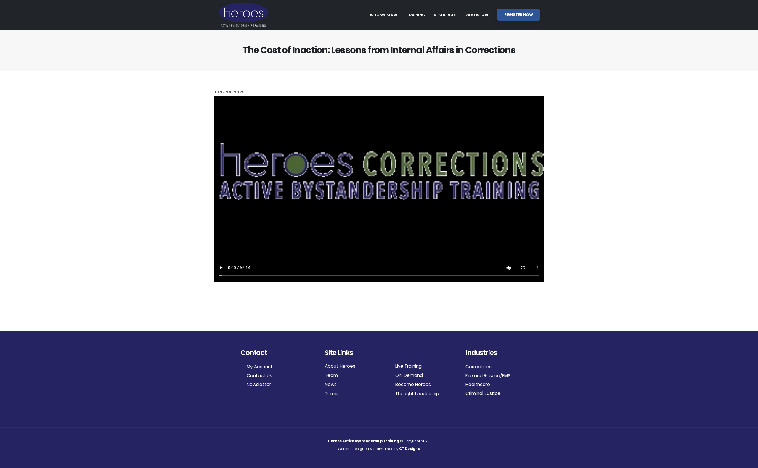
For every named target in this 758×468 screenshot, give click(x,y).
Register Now (518, 14)
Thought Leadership (417, 393)
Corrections (478, 367)
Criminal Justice (482, 393)
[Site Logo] (243, 15)
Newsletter (258, 384)
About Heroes (340, 366)
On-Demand (409, 375)
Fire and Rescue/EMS (487, 375)
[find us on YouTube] (255, 401)
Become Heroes (413, 384)
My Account (259, 367)
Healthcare (477, 384)
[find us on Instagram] (242, 401)
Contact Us (258, 375)
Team (331, 375)
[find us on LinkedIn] (249, 401)
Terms (332, 393)
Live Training (408, 366)
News (331, 384)
